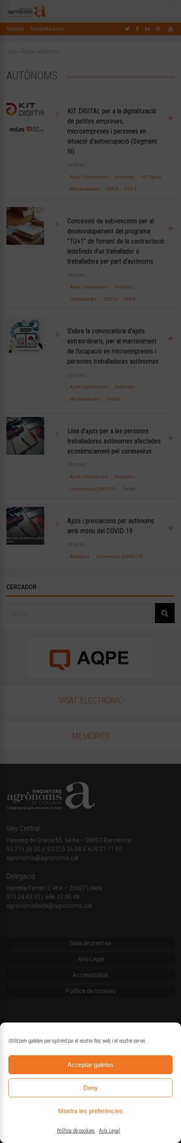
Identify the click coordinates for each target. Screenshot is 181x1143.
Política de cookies (76, 1131)
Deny (90, 1087)
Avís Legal (109, 1131)
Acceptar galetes (90, 1064)
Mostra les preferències (90, 1110)
